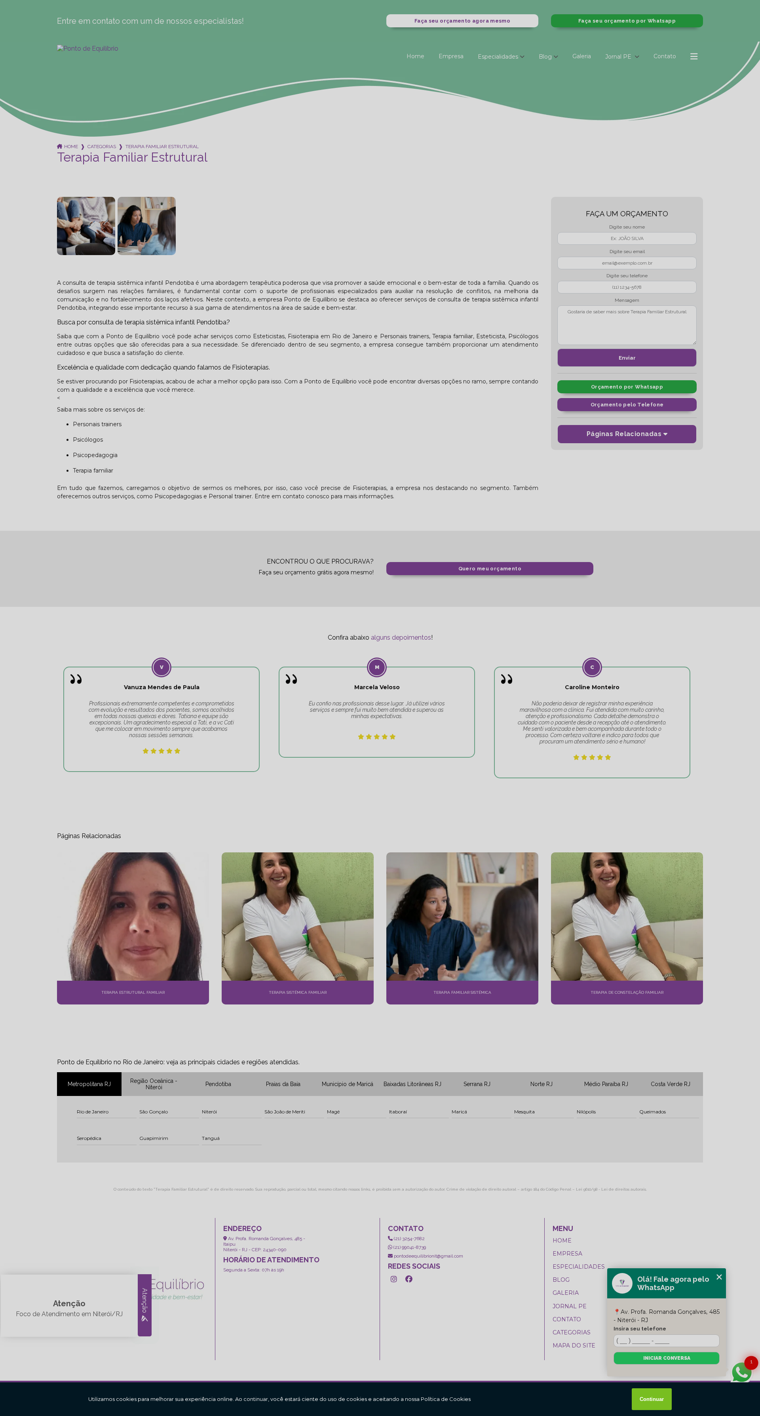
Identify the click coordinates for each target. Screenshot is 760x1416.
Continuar (652, 1399)
